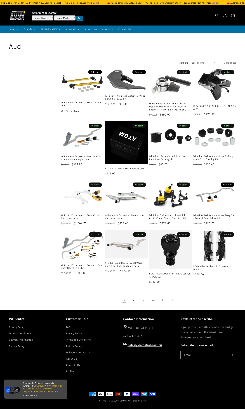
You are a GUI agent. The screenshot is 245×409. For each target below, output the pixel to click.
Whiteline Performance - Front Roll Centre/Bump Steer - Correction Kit (167, 217)
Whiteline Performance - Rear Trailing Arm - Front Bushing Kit (213, 158)
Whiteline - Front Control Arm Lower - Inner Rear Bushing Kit (168, 158)
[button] (217, 15)
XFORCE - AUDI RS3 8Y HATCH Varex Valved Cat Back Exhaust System (123, 264)
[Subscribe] (232, 355)
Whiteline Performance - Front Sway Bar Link (82, 104)
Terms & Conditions (20, 333)
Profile (70, 371)
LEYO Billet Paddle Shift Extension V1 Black (212, 268)
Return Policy (17, 346)
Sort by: (183, 62)
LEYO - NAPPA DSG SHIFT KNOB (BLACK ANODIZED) (169, 275)
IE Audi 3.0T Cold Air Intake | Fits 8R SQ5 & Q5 (214, 108)
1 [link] (124, 300)
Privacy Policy (17, 327)
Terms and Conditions (79, 339)
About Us (71, 358)
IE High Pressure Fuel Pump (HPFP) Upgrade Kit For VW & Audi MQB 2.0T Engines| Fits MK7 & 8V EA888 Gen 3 (168, 106)
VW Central (121, 400)
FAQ (68, 327)
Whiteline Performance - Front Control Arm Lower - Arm (81, 217)
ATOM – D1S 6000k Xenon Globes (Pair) (125, 168)
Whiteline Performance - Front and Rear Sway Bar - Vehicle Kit (82, 267)
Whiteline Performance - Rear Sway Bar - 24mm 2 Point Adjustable (81, 158)
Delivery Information (21, 339)
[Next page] (173, 300)
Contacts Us (73, 365)
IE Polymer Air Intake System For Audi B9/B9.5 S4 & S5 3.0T (125, 97)
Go (80, 18)
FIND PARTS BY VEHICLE (44, 13)
